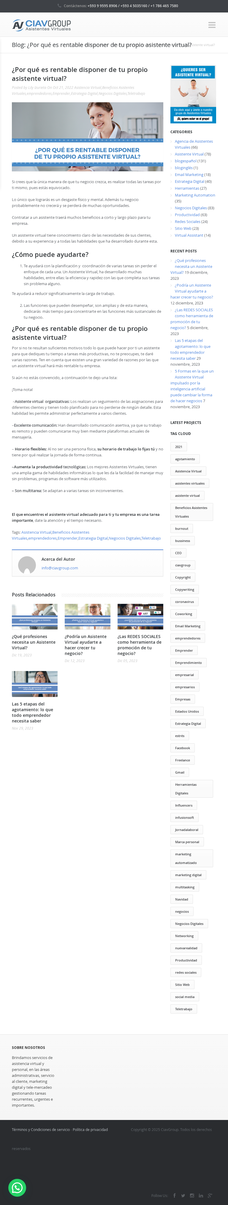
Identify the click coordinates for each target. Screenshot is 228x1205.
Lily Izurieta (37, 87)
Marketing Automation (195, 195)
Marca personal (187, 842)
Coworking (183, 614)
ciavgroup (183, 565)
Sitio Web (183, 228)
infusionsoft (184, 817)
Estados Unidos (187, 711)
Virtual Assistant (189, 235)
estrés (179, 735)
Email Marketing (189, 174)
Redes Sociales (187, 221)
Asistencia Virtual (87, 87)
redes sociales (186, 972)
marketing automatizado (186, 858)
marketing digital (188, 875)
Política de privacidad (90, 1129)
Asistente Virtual (189, 154)
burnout (181, 528)
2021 (178, 446)
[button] (17, 1188)
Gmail (179, 772)
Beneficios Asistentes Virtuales (191, 512)
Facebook (182, 748)
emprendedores (39, 93)
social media (184, 997)
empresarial (184, 675)
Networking (184, 936)
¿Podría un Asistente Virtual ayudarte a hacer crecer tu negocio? (86, 645)
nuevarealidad (186, 948)
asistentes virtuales (190, 483)
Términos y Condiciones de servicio (41, 1129)
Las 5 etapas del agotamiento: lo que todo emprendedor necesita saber (32, 712)
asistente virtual (187, 495)
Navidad (181, 899)
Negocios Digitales (113, 93)
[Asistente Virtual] (41, 25)
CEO (178, 553)
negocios (182, 911)
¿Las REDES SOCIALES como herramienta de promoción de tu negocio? (140, 645)
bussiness (182, 540)
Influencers (183, 805)
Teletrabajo (136, 93)
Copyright (183, 577)
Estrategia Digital (84, 93)
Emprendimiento (188, 662)
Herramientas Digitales (186, 788)
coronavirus (184, 601)
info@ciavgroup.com (60, 568)
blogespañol (186, 161)
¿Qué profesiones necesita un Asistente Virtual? (34, 642)
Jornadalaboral (186, 829)
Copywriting (184, 589)
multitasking (184, 887)
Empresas (182, 699)
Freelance (182, 760)
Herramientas (187, 188)
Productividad (187, 214)
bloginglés (184, 167)
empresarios (185, 687)
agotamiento (185, 459)
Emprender (61, 93)
